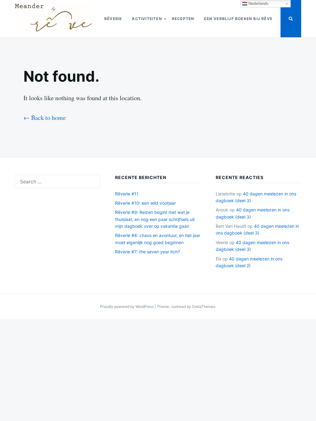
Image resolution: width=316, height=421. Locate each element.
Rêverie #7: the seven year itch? (147, 251)
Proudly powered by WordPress (127, 306)
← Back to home (44, 117)
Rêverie (113, 18)
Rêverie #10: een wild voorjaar (145, 203)
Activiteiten (147, 18)
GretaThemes (203, 306)
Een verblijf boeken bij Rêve (238, 18)
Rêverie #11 (127, 193)
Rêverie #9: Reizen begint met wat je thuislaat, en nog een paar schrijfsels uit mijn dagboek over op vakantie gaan (155, 219)
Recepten (183, 18)
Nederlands (257, 3)
